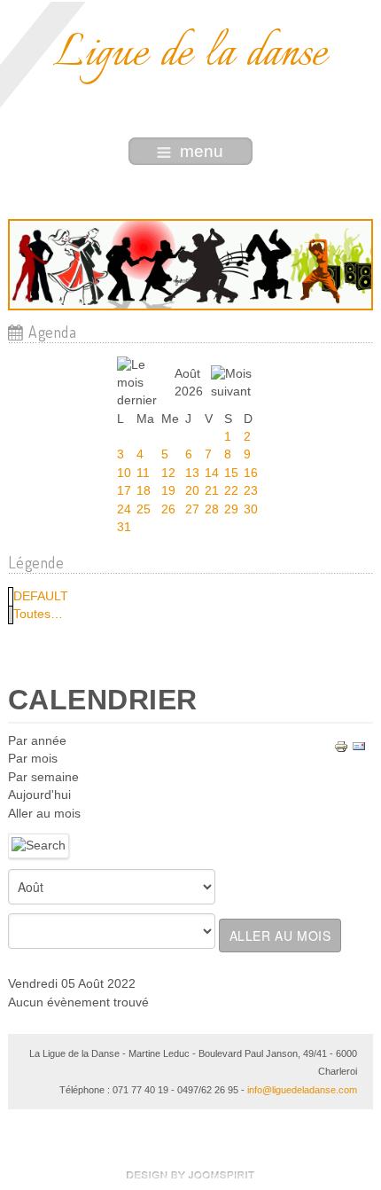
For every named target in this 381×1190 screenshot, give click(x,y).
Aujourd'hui (39, 795)
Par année (37, 741)
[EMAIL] (359, 746)
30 (251, 509)
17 (124, 490)
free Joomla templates (190, 1174)
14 (212, 473)
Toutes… (38, 614)
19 (168, 490)
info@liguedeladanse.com (302, 1089)
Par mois (33, 758)
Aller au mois (44, 813)
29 (231, 509)
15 (231, 473)
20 (192, 490)
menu (201, 151)
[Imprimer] (341, 746)
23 (251, 490)
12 (168, 473)
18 (143, 490)
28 (212, 509)
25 (143, 509)
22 (231, 490)
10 (124, 473)
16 (251, 473)
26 (168, 509)
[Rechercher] (39, 845)
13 (192, 473)
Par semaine (43, 777)
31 (124, 527)
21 (212, 490)
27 (192, 509)
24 (124, 509)
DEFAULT (40, 596)
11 (143, 473)
